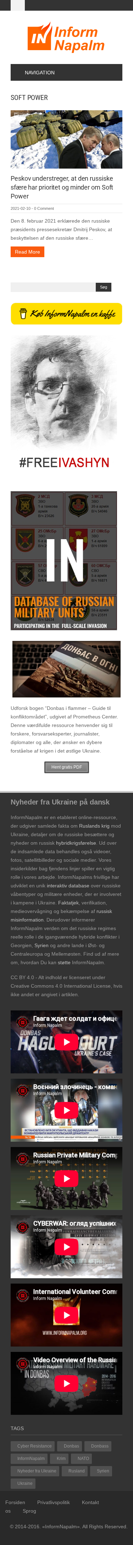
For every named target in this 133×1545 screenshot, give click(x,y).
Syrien (103, 1471)
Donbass (100, 1446)
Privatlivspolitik (53, 1502)
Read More (27, 252)
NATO (83, 1458)
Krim (61, 1458)
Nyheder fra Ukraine (36, 1471)
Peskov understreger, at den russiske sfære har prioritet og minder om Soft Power (62, 187)
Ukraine (25, 1483)
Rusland (76, 1471)
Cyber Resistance (34, 1446)
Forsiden (15, 1502)
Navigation (40, 72)
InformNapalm (31, 1458)
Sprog (29, 1511)
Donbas (71, 1446)
